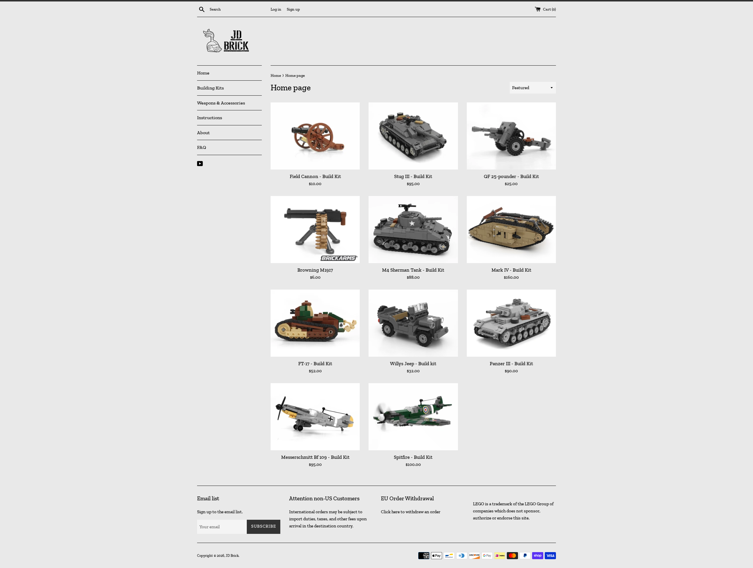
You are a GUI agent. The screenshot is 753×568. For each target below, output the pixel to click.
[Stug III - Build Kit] (413, 135)
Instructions (209, 117)
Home (203, 73)
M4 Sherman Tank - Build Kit (413, 270)
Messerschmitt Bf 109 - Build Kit (315, 457)
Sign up (293, 9)
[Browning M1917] (315, 229)
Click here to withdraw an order (410, 511)
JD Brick (232, 556)
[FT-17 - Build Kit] (315, 323)
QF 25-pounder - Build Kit (511, 176)
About (203, 132)
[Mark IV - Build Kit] (511, 229)
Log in (276, 9)
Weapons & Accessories (221, 103)
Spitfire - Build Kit (413, 457)
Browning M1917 (315, 270)
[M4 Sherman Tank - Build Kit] (413, 229)
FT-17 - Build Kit (315, 363)
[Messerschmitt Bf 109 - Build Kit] (315, 416)
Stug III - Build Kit (413, 176)
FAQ (201, 147)
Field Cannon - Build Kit (315, 176)
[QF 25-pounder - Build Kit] (511, 135)
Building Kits (210, 88)
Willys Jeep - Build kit (413, 363)
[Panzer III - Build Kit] (511, 323)
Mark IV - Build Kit (511, 270)
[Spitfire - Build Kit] (413, 416)
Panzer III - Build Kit (511, 363)
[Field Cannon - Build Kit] (315, 135)
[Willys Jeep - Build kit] (413, 323)
